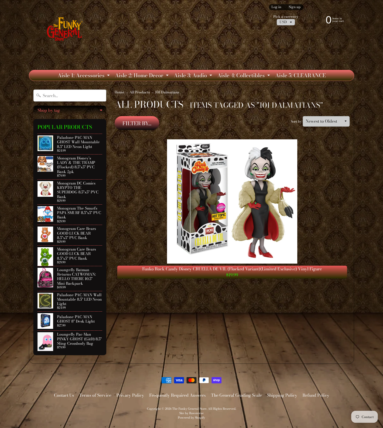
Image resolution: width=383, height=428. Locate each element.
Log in (276, 7)
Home (119, 92)
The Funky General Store (189, 408)
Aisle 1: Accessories (84, 76)
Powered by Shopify (191, 417)
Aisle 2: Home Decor (142, 76)
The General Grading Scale (236, 395)
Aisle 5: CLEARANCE (300, 75)
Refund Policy (315, 395)
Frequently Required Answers (177, 395)
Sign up (295, 7)
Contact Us (64, 395)
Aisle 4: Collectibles (244, 76)
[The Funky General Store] (66, 30)
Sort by (296, 121)
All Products (139, 92)
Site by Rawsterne (191, 413)
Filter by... (136, 123)
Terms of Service (95, 395)
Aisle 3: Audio (193, 76)
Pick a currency (285, 17)
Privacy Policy (130, 395)
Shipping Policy (282, 395)
